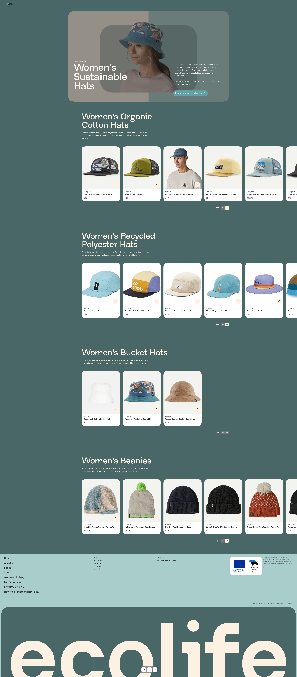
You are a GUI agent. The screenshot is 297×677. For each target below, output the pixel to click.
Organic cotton (88, 133)
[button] (190, 93)
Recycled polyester (90, 252)
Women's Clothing (80, 61)
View (188, 84)
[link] (7, 558)
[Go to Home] (8, 4)
